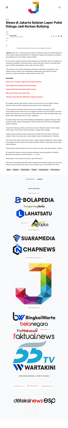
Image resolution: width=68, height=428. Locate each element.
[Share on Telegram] (61, 36)
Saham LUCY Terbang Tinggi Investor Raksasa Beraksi (23, 82)
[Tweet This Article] (54, 36)
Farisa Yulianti (13, 35)
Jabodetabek (25, 169)
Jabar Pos (15, 53)
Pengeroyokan (44, 169)
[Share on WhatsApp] (56, 36)
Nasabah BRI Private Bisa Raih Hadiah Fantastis (21, 89)
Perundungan (55, 169)
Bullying (16, 169)
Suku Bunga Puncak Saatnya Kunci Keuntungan (21, 85)
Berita (7, 19)
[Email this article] (59, 36)
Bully (9, 169)
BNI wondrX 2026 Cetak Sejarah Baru (18, 93)
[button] (60, 7)
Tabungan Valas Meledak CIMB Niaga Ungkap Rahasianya (24, 97)
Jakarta (34, 169)
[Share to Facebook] (51, 36)
